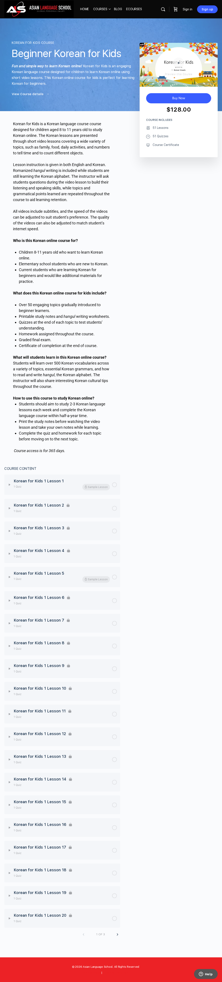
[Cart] (175, 9)
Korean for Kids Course (33, 43)
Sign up (207, 9)
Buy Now (178, 98)
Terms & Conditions (115, 972)
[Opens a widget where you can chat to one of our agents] (206, 974)
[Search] (163, 9)
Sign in (187, 9)
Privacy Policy (91, 972)
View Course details (28, 94)
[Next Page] (117, 934)
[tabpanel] (62, 287)
